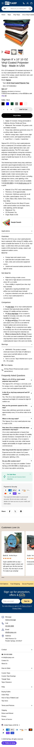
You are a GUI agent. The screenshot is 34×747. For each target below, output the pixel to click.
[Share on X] (15, 511)
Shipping (4, 91)
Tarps (9, 14)
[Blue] (7, 103)
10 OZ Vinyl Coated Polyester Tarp (18, 83)
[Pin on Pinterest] (21, 511)
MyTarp (8, 739)
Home (3, 14)
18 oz (9, 320)
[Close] (30, 474)
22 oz (16, 320)
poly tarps (10, 307)
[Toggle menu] (3, 3)
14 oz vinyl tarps (12, 313)
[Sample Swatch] (6, 222)
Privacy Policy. (17, 608)
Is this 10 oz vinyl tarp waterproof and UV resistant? (16, 393)
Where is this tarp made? (10, 418)
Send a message (10, 620)
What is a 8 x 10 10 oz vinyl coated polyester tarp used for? (13, 380)
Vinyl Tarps (16, 14)
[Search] (30, 9)
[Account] (27, 3)
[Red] (21, 103)
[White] (25, 103)
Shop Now (10, 479)
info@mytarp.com (23, 183)
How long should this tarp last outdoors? (15, 450)
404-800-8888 (8, 183)
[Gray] (16, 103)
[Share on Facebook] (9, 511)
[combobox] (17, 8)
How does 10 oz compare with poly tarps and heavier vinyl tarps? (15, 428)
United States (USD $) (11, 725)
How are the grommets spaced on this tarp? (14, 406)
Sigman (8, 80)
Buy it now (17, 115)
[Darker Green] (12, 103)
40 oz (9, 327)
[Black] (3, 103)
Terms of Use (26, 606)
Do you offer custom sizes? (11, 461)
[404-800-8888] (24, 3)
